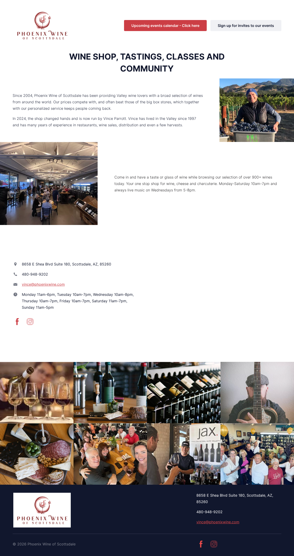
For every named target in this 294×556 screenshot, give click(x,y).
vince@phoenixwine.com (43, 284)
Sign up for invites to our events (246, 25)
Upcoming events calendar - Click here (165, 25)
